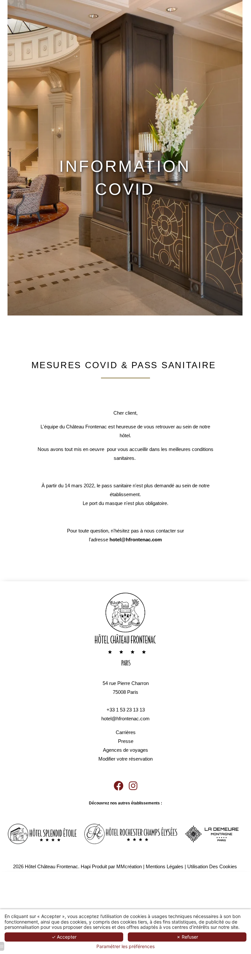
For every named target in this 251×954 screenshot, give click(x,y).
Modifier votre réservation (125, 759)
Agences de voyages (125, 750)
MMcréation (129, 866)
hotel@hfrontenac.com (125, 718)
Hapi (86, 866)
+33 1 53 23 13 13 (126, 709)
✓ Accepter (64, 937)
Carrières (126, 732)
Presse (125, 741)
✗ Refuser (187, 937)
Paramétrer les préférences (125, 946)
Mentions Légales (164, 866)
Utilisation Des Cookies (212, 866)
